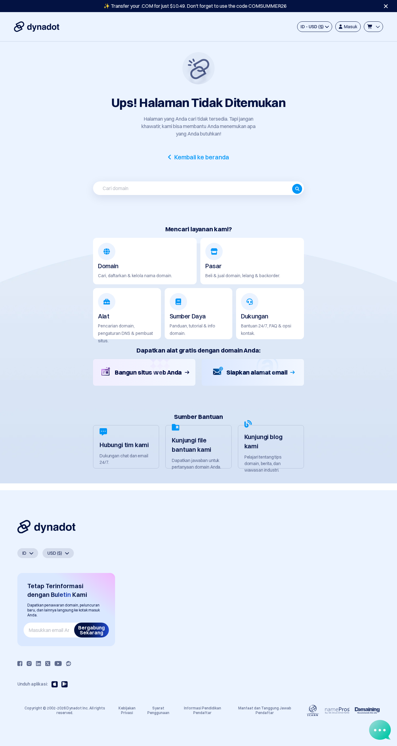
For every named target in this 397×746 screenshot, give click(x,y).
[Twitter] (47, 663)
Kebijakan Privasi (127, 710)
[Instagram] (29, 663)
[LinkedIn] (38, 663)
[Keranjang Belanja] (373, 26)
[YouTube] (58, 663)
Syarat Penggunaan (158, 710)
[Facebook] (19, 663)
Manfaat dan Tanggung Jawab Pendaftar (264, 710)
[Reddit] (68, 663)
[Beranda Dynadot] (36, 26)
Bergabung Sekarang (91, 630)
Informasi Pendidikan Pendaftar (202, 710)
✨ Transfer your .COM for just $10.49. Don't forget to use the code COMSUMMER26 (195, 6)
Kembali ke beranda (201, 157)
